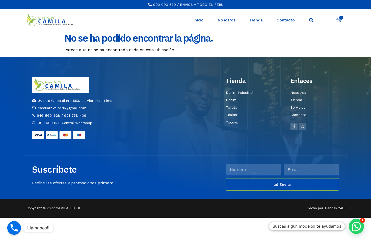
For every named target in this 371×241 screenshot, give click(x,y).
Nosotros (226, 20)
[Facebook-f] (294, 126)
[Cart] (338, 20)
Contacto (286, 20)
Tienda (256, 20)
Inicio (198, 20)
